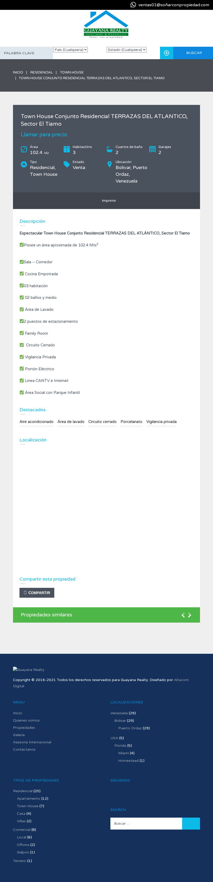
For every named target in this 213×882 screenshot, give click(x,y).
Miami (123, 753)
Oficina (23, 845)
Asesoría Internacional (32, 742)
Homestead (128, 760)
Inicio (18, 72)
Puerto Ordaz (130, 728)
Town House (72, 72)
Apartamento (28, 798)
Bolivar (120, 720)
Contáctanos (24, 749)
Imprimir (108, 200)
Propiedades (24, 727)
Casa (21, 813)
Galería (19, 735)
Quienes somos (26, 720)
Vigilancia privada (161, 421)
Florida (120, 745)
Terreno (19, 861)
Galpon (23, 852)
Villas (21, 821)
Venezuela (119, 713)
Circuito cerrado (102, 421)
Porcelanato (131, 421)
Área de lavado (70, 421)
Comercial (21, 829)
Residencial (41, 72)
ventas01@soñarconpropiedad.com (173, 5)
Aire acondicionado (36, 421)
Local (21, 837)
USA (114, 738)
